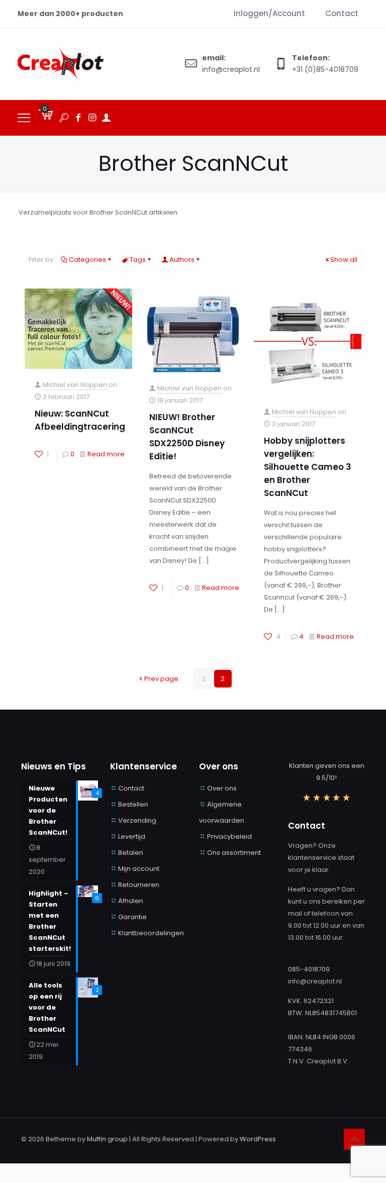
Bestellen (133, 804)
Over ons (222, 788)
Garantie (132, 917)
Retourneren (138, 885)
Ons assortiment (234, 852)
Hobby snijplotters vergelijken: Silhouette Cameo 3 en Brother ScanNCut (307, 467)
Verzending (137, 820)
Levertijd (131, 836)
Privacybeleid (229, 836)
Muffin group (107, 1139)
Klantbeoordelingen (151, 933)
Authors (182, 259)
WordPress (258, 1139)
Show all (343, 259)
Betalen (130, 852)
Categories (87, 259)
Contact (131, 788)
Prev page (161, 678)
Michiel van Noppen (75, 384)
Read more (106, 454)
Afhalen (130, 901)
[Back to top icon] (354, 1139)
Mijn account (138, 868)
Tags (138, 259)
